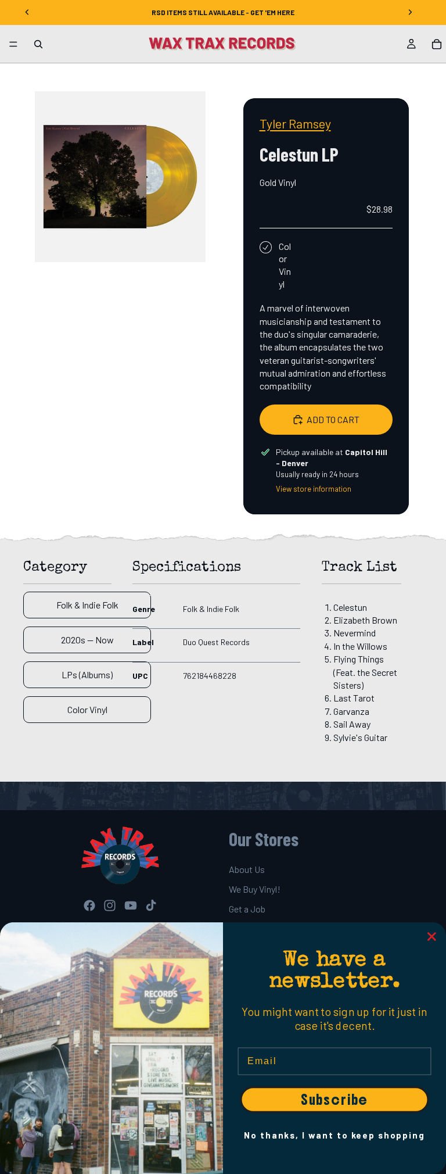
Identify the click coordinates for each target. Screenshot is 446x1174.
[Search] (38, 44)
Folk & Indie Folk (87, 604)
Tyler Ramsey (295, 123)
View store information (313, 488)
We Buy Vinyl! (254, 888)
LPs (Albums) (87, 674)
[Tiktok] (151, 905)
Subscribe (334, 1099)
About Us (247, 869)
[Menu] (13, 44)
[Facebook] (89, 905)
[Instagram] (110, 905)
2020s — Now (87, 639)
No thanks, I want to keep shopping (334, 1135)
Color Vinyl (87, 709)
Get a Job (247, 909)
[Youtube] (131, 905)
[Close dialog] (432, 937)
